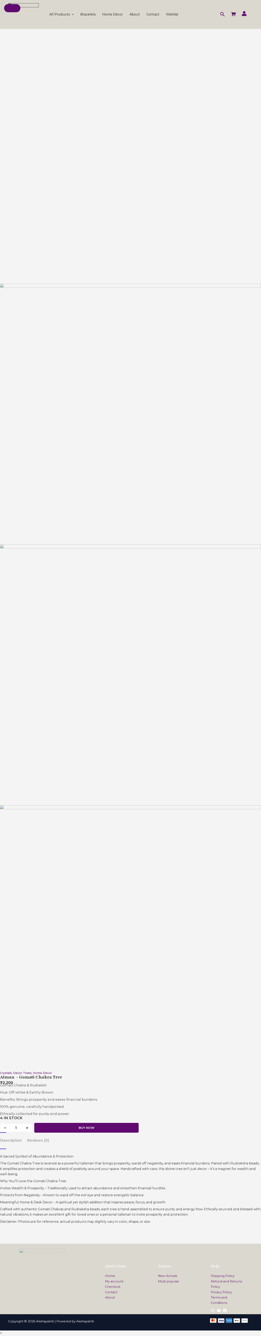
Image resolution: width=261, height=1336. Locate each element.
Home (110, 1276)
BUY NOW (86, 1128)
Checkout (112, 1287)
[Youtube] (219, 1310)
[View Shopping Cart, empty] (233, 14)
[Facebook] (225, 1310)
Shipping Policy (222, 1276)
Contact (152, 14)
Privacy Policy (221, 1292)
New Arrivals (167, 1276)
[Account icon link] (244, 13)
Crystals (6, 1073)
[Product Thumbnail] (12, 8)
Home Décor (112, 14)
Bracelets (88, 14)
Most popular (168, 1281)
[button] (72, 14)
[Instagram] (213, 1310)
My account (114, 1281)
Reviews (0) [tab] (38, 1140)
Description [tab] (11, 1140)
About (134, 14)
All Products (59, 14)
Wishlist (172, 14)
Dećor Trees (22, 1073)
